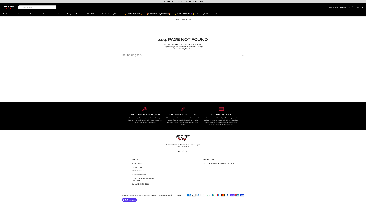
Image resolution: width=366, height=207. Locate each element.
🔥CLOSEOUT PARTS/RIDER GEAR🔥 (158, 14)
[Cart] (353, 7)
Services (219, 14)
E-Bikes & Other (91, 14)
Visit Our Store (333, 7)
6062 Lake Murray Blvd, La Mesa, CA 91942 (218, 163)
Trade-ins (343, 7)
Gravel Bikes (34, 14)
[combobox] (183, 54)
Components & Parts (74, 14)
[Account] (349, 7)
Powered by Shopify (149, 195)
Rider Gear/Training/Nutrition (110, 14)
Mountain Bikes (48, 14)
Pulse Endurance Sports (134, 195)
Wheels (60, 14)
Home (177, 20)
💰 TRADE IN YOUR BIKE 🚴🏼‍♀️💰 (184, 14)
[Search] (20, 7)
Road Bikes (21, 14)
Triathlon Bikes (8, 14)
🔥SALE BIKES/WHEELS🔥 (133, 14)
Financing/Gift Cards (204, 14)
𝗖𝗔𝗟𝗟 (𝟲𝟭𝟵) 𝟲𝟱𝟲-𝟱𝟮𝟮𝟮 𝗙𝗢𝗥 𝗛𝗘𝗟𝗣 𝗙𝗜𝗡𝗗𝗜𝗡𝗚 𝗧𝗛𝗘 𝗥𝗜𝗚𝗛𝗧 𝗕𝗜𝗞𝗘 (183, 1)
